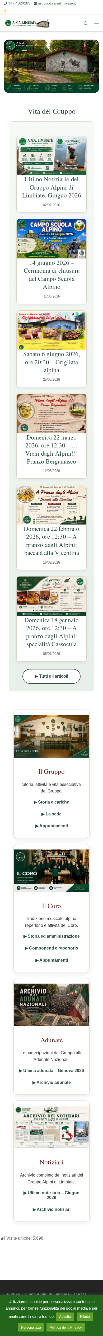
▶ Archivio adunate (51, 1082)
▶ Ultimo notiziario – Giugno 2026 (51, 1195)
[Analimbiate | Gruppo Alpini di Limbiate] (27, 22)
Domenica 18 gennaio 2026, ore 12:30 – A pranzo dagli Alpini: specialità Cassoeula (51, 632)
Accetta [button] (65, 1317)
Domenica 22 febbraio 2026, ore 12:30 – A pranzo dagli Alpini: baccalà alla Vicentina (51, 540)
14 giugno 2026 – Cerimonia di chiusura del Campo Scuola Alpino (51, 274)
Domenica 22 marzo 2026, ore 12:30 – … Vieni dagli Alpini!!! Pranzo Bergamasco (51, 449)
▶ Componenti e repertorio (51, 948)
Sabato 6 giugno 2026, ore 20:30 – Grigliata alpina (51, 362)
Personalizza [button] (31, 1327)
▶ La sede (51, 814)
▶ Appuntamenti (51, 826)
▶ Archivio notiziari (52, 1209)
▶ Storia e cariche (51, 802)
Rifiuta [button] (85, 1317)
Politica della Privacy (66, 1327)
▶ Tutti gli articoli (51, 676)
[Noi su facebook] (5, 11)
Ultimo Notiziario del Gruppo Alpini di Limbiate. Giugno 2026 (51, 187)
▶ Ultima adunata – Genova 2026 (51, 1070)
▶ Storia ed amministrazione (52, 936)
